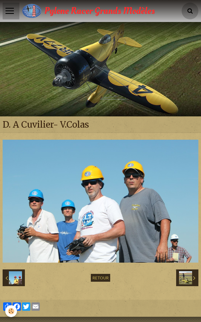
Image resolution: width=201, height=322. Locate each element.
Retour (100, 277)
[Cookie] (11, 311)
